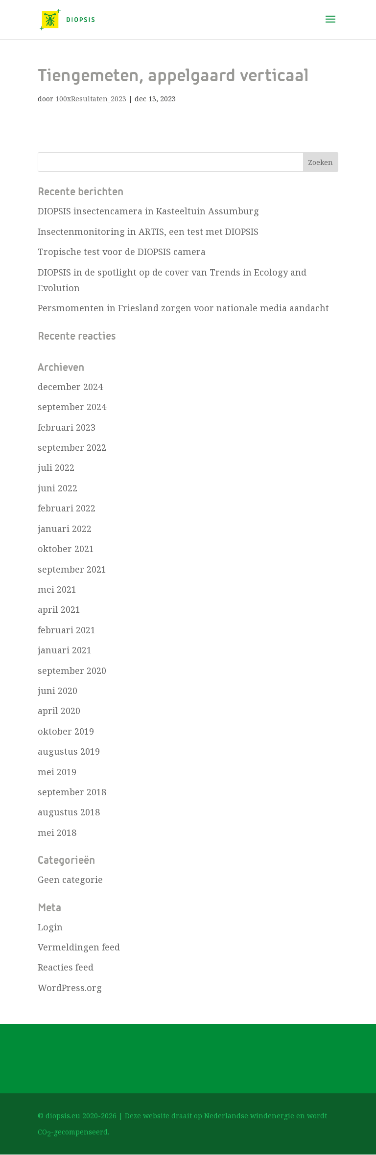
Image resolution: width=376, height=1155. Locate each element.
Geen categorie (70, 879)
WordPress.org (70, 987)
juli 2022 (56, 467)
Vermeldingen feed (79, 947)
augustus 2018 (69, 812)
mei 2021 (57, 589)
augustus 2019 (69, 751)
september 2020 (72, 670)
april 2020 (59, 710)
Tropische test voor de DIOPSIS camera (122, 251)
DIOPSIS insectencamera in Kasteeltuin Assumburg (148, 211)
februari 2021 (66, 630)
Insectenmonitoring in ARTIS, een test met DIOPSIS (148, 231)
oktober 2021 (66, 548)
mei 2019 (57, 772)
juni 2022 (57, 488)
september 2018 (72, 792)
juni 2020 (57, 690)
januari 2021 (65, 650)
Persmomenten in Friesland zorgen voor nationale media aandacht (183, 308)
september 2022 (72, 447)
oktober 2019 (66, 731)
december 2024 (70, 387)
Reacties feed (66, 967)
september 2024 (72, 407)
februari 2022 (66, 508)
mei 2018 (57, 832)
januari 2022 (65, 528)
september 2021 (72, 569)
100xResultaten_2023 (90, 98)
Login (50, 927)
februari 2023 (66, 427)
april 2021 (59, 609)
